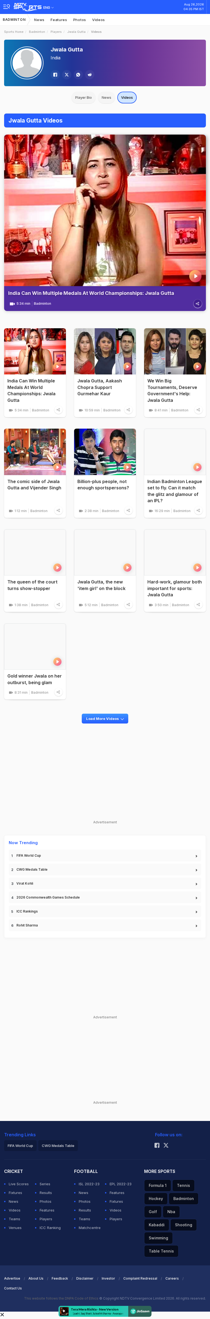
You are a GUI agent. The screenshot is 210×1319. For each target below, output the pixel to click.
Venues (15, 1227)
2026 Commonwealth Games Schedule (48, 897)
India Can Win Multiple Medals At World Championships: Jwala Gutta (91, 293)
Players (56, 32)
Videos (98, 20)
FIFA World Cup (28, 855)
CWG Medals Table (32, 869)
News (39, 20)
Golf (153, 1211)
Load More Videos (102, 718)
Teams (14, 1219)
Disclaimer (85, 1278)
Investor (108, 1278)
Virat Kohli (24, 883)
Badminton (14, 20)
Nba (171, 1211)
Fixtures (15, 1192)
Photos (79, 20)
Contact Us (13, 1288)
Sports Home (14, 32)
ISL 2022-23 (89, 1184)
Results (46, 1192)
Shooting (183, 1224)
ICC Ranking (50, 1227)
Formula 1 (158, 1185)
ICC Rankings (27, 911)
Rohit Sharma (27, 925)
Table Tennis (161, 1251)
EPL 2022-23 (121, 1184)
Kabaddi (157, 1224)
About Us (35, 1278)
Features (59, 20)
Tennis (183, 1185)
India (55, 57)
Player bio (83, 97)
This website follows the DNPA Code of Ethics (61, 1298)
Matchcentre (90, 1227)
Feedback (60, 1278)
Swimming (158, 1238)
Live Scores (19, 1184)
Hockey (156, 1198)
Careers (172, 1278)
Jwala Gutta (76, 32)
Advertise (12, 1278)
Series (45, 1184)
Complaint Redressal (140, 1278)
